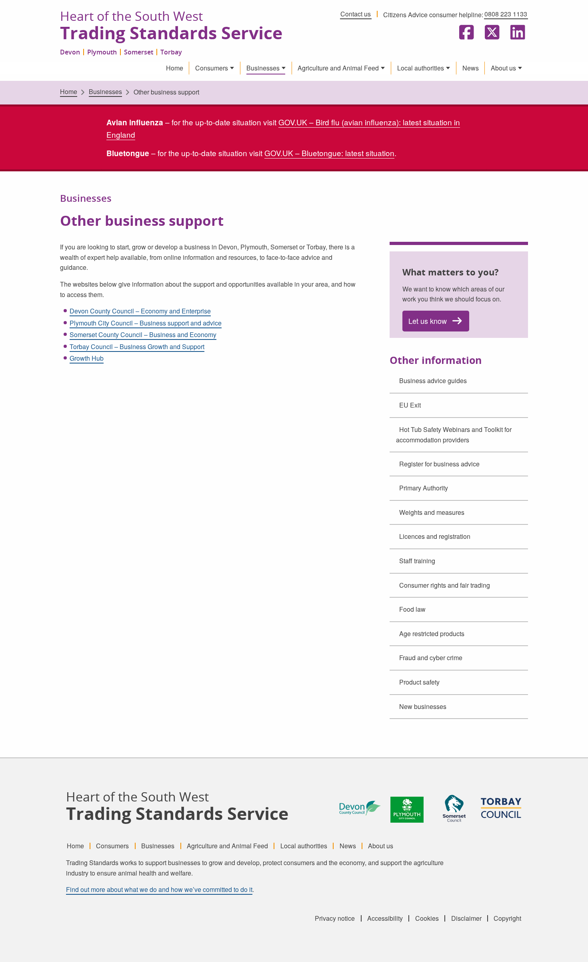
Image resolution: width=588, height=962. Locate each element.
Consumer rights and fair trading (444, 585)
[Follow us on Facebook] (465, 32)
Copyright (507, 918)
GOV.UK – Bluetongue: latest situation (329, 152)
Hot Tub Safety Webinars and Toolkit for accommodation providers (454, 435)
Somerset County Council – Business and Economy (143, 334)
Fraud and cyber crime (430, 657)
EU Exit (410, 405)
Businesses (263, 67)
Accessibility (385, 918)
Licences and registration (434, 536)
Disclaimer (466, 918)
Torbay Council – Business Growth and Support (137, 346)
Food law (412, 609)
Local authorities (420, 67)
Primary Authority (423, 487)
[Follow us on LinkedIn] (516, 32)
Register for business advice (439, 463)
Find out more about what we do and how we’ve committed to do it (159, 889)
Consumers (211, 67)
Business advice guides (433, 380)
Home (174, 67)
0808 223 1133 (505, 14)
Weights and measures (431, 512)
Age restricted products (431, 633)
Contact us (355, 14)
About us (503, 67)
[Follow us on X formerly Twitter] (490, 32)
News (470, 67)
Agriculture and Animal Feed (338, 67)
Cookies (427, 918)
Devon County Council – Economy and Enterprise (140, 310)
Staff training (417, 560)
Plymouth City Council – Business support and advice (146, 322)
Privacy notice (335, 918)
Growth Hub (87, 358)
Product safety (419, 682)
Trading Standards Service (171, 33)
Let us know (427, 320)
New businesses (422, 706)
